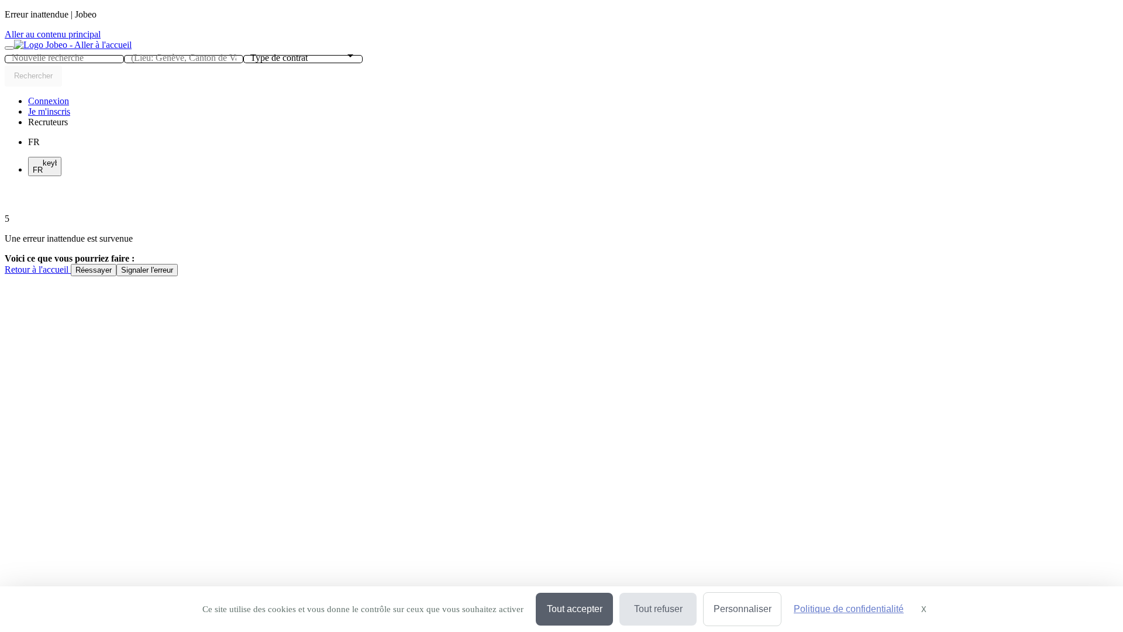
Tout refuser (658, 609)
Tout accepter (574, 609)
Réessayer (93, 270)
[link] (48, 101)
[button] (48, 122)
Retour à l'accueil (38, 269)
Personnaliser (742, 609)
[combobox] (64, 58)
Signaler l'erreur (147, 270)
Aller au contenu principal (53, 34)
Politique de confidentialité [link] (849, 609)
